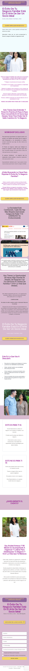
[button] (14, 25)
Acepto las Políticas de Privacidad (11, 652)
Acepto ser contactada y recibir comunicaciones (14, 655)
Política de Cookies (17, 668)
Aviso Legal (19, 666)
